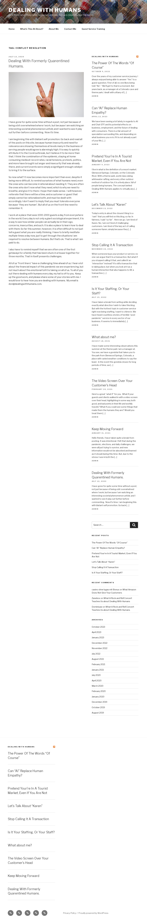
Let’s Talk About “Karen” (109, 204)
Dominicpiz (97, 607)
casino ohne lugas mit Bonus (105, 589)
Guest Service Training (93, 29)
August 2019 (98, 712)
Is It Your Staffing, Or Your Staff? (107, 572)
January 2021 (98, 670)
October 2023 (98, 627)
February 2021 (98, 664)
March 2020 (97, 686)
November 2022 (99, 648)
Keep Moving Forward (107, 429)
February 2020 (99, 691)
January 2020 (98, 696)
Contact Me (70, 29)
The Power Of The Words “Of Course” (110, 542)
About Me (54, 29)
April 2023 (96, 632)
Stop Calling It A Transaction (112, 245)
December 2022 (99, 643)
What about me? (104, 337)
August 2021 (98, 659)
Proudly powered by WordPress (93, 913)
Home (12, 29)
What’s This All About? (31, 29)
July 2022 (96, 653)
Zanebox (96, 598)
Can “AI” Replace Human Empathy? (108, 548)
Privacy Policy (69, 913)
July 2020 (96, 675)
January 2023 (98, 637)
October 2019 (98, 707)
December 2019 (99, 702)
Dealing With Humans (45, 10)
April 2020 (96, 680)
